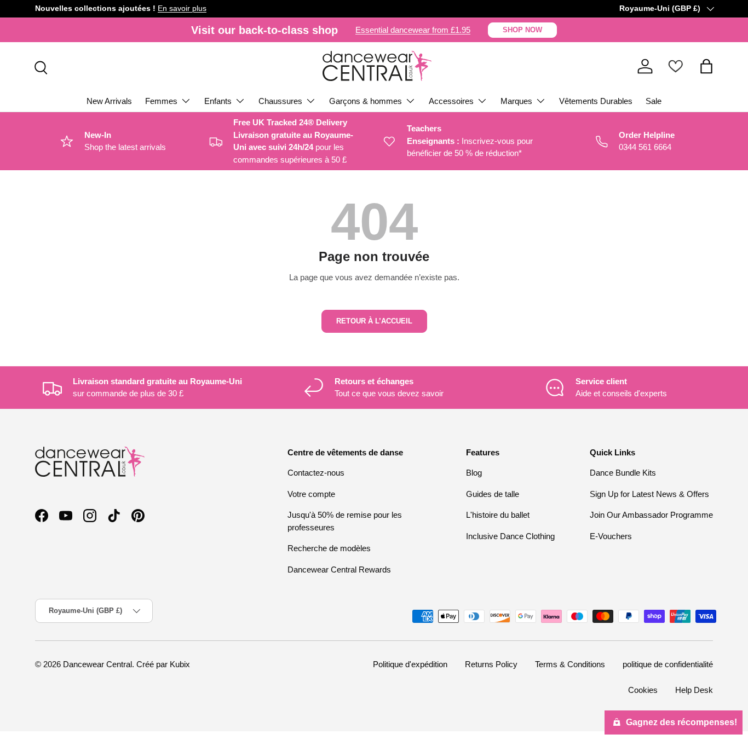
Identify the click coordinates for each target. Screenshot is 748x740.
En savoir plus (182, 8)
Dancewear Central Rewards (339, 569)
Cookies (643, 690)
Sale (653, 101)
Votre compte (311, 494)
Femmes (161, 101)
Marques (516, 101)
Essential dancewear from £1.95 (412, 29)
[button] (706, 66)
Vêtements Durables (595, 101)
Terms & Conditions (570, 664)
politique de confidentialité (668, 664)
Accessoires (451, 101)
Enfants (218, 101)
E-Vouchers (611, 536)
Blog (474, 472)
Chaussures (280, 101)
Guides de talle (492, 494)
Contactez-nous (315, 472)
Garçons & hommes (365, 101)
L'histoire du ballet (498, 514)
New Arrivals (109, 101)
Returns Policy (491, 664)
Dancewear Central (97, 664)
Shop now (522, 30)
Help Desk (694, 690)
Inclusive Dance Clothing (510, 536)
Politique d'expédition (410, 664)
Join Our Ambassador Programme (651, 514)
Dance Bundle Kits (623, 472)
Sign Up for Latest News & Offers (649, 494)
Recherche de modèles (329, 548)
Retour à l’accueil (374, 321)
